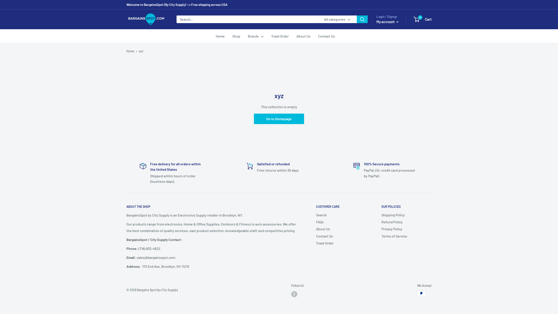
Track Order (280, 36)
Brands (253, 36)
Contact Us (326, 36)
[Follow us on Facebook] (294, 294)
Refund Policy (392, 222)
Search (321, 215)
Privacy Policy (391, 229)
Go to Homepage (279, 119)
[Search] (362, 19)
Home (220, 36)
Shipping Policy (393, 215)
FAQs (320, 222)
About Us (303, 36)
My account (385, 21)
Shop (236, 36)
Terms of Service (394, 236)
